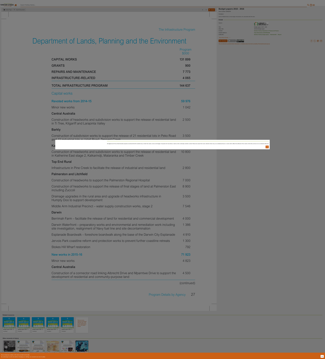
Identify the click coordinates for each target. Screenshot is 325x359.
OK (267, 147)
